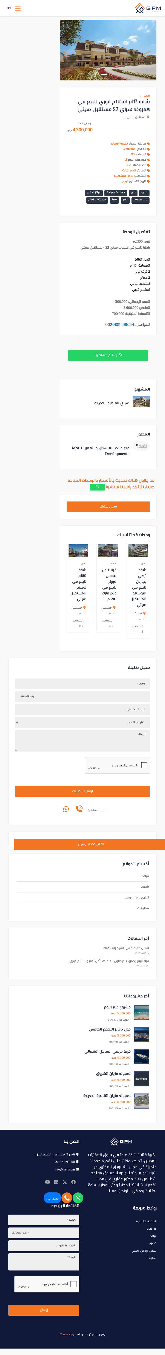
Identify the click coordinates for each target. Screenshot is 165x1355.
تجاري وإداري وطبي (136, 897)
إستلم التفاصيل (106, 355)
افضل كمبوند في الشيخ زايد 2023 (126, 948)
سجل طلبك (108, 506)
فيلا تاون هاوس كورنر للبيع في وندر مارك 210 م (109, 584)
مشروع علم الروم (117, 1007)
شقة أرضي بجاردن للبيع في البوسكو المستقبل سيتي (138, 587)
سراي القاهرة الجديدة (111, 403)
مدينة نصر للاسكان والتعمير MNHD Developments (100, 451)
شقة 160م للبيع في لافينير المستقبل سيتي (78, 584)
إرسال (44, 1310)
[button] (67, 50)
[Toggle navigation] (18, 8)
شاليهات (143, 908)
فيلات (145, 876)
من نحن (152, 1229)
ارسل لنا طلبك (82, 791)
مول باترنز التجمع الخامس (110, 1030)
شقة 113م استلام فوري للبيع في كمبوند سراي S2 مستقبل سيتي (113, 106)
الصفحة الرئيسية (146, 1221)
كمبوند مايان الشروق (113, 1074)
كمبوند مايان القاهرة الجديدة (107, 1096)
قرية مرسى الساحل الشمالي (107, 1052)
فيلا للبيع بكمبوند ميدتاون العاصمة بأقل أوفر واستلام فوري (109, 961)
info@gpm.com (65, 1169)
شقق (146, 96)
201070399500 (65, 1162)
